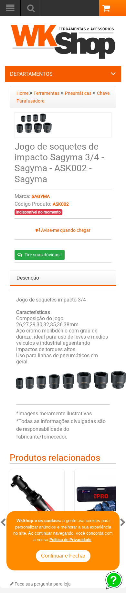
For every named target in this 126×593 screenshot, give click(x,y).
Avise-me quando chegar (65, 230)
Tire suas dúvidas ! (43, 254)
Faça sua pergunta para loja (42, 584)
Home (22, 93)
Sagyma (41, 196)
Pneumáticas (78, 93)
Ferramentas (46, 93)
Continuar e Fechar (63, 555)
